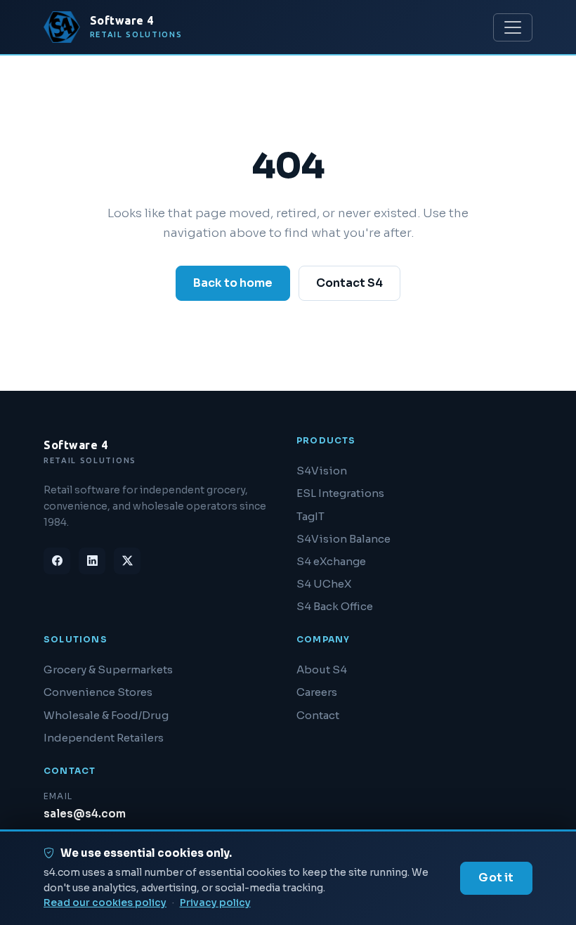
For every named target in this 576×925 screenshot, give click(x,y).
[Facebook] (57, 561)
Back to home (233, 283)
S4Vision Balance (343, 538)
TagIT (310, 516)
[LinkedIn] (92, 561)
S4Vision (321, 470)
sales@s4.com (85, 813)
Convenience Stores (98, 692)
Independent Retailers (104, 737)
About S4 (321, 669)
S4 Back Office (334, 606)
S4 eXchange (331, 561)
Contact (317, 715)
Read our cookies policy (105, 902)
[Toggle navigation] (512, 27)
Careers (316, 692)
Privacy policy (215, 902)
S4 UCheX (323, 583)
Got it (495, 877)
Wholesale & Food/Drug (106, 715)
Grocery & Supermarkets (108, 669)
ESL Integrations (340, 493)
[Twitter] (127, 561)
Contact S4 (349, 283)
